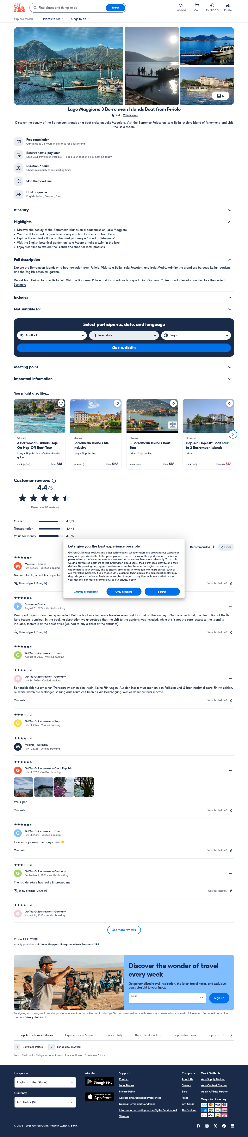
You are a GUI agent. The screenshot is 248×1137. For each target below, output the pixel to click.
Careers (186, 1085)
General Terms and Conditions (137, 1104)
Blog (184, 1091)
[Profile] (228, 5)
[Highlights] (230, 222)
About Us (187, 1079)
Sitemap (124, 1116)
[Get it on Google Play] (99, 1082)
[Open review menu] (230, 566)
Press (185, 1097)
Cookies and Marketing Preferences (140, 1097)
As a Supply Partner (213, 1079)
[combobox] (68, 7)
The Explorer (189, 1110)
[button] (124, 115)
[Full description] (230, 259)
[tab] (36, 1035)
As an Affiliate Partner (214, 1091)
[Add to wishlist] (61, 403)
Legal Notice (126, 1085)
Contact (123, 1079)
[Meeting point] (230, 367)
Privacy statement (35, 1017)
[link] (39, 434)
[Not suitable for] (230, 309)
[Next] (233, 434)
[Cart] (197, 5)
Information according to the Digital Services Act (148, 1110)
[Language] (212, 5)
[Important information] (230, 379)
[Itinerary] (230, 210)
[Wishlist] (181, 5)
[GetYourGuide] (19, 8)
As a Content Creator (214, 1085)
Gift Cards (188, 1104)
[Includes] (230, 297)
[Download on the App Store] (99, 1097)
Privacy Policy (127, 1091)
